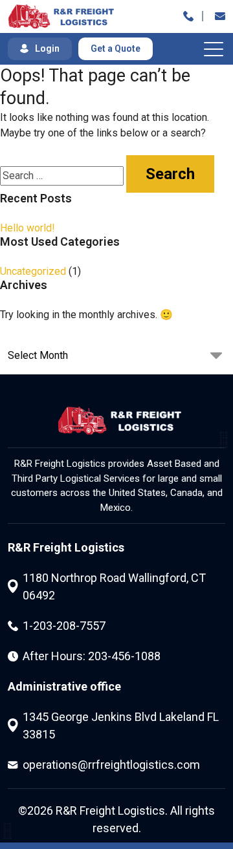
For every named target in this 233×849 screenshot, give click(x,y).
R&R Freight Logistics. (112, 810)
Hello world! (27, 228)
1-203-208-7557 (64, 625)
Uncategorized (33, 271)
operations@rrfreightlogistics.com (111, 764)
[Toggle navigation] (214, 48)
